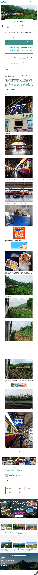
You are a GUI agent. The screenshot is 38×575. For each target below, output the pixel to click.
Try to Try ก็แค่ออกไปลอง (24, 451)
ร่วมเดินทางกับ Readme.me (34, 565)
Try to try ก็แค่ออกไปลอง (6, 548)
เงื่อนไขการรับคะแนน (34, 564)
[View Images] (5, 461)
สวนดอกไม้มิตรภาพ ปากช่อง (31, 533)
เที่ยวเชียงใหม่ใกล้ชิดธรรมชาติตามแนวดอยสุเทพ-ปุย (8, 550)
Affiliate (23, 1)
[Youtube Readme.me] (4, 565)
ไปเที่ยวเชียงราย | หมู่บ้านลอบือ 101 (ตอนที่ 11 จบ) (32, 550)
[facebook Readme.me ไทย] (1, 565)
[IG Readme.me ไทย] (6, 565)
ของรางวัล (16, 1)
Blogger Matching (19, 1)
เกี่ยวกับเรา (36, 563)
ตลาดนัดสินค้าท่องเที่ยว (27, 1)
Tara (28, 532)
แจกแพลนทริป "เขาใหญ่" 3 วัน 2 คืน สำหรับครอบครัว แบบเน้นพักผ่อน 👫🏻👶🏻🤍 (7, 533)
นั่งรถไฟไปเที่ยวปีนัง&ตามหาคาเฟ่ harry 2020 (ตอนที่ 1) (23, 79)
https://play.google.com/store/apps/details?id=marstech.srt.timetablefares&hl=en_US (18, 84)
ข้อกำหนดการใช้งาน (24, 573)
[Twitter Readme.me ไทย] (3, 565)
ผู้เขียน (13, 1)
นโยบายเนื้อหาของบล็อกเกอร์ (34, 566)
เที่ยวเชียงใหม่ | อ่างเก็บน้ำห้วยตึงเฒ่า (20, 550)
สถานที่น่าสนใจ (10, 1)
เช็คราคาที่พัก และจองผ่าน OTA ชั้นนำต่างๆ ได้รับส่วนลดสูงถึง (19, 42)
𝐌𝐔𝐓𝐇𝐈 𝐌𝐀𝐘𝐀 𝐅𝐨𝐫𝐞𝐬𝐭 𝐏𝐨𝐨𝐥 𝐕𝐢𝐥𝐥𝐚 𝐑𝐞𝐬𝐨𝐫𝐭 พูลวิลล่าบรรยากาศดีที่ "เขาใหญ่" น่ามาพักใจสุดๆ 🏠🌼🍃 (20, 533)
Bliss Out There (5, 531)
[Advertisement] (19, 352)
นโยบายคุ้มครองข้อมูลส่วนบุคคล (33, 567)
